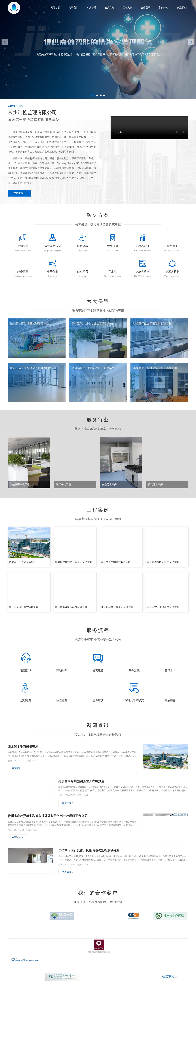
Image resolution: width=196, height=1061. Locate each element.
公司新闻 (146, 1021)
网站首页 (55, 7)
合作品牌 (146, 7)
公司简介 (63, 1015)
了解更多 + (19, 193)
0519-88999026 (19, 1010)
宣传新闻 (146, 1032)
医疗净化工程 (118, 1021)
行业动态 (146, 1026)
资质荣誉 (110, 7)
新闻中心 (164, 7)
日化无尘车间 (118, 1032)
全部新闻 (146, 1015)
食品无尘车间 (118, 1026)
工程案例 (127, 7)
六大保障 (91, 7)
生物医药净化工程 (118, 1015)
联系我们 (182, 7)
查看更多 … (170, 976)
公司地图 (174, 1021)
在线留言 (174, 1015)
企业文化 (63, 1021)
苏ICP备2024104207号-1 (126, 1051)
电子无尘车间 (118, 1038)
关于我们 (73, 7)
